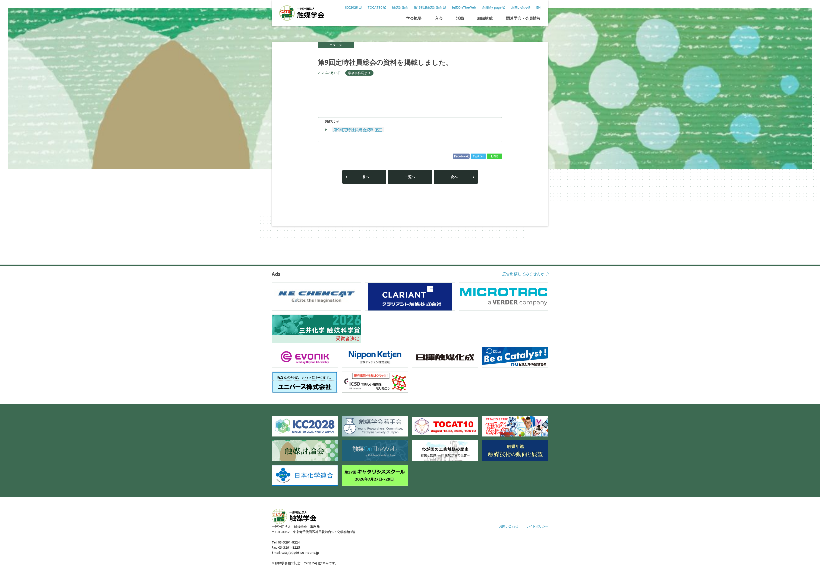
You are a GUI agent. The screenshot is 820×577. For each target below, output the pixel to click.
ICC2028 (351, 7)
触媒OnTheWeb (464, 7)
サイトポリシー (537, 526)
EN (538, 7)
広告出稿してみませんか (523, 274)
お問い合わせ (520, 7)
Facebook (461, 156)
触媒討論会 (400, 7)
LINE (494, 156)
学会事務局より (359, 73)
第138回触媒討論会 (428, 7)
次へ (454, 176)
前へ (365, 176)
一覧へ (410, 176)
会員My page (492, 7)
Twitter (478, 156)
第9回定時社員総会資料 (353, 129)
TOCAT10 (375, 7)
